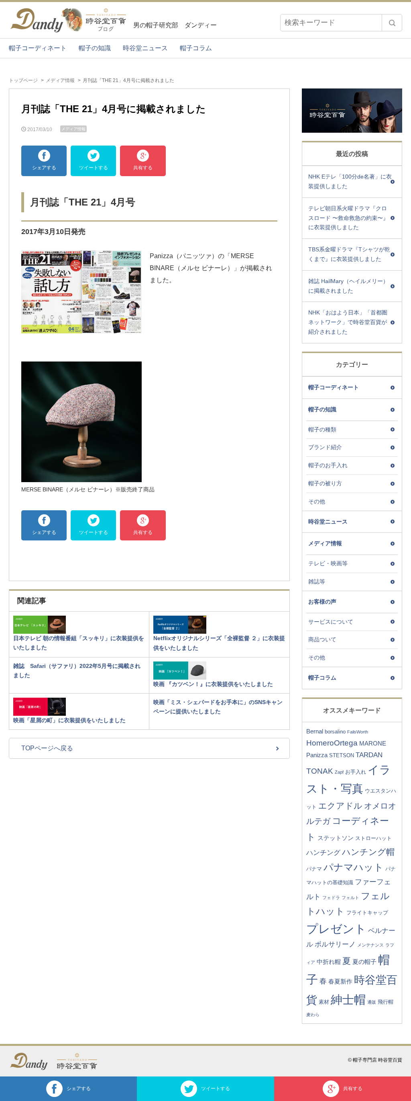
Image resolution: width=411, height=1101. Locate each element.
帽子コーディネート (38, 48)
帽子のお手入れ (328, 465)
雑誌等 (316, 581)
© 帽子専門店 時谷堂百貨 (375, 1060)
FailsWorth (357, 731)
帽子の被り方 (325, 483)
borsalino (335, 732)
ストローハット (373, 838)
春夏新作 (340, 981)
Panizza (317, 755)
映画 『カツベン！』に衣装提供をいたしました (213, 684)
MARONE (372, 743)
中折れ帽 (329, 961)
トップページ (23, 80)
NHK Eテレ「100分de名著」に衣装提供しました (350, 181)
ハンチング (323, 853)
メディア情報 (60, 80)
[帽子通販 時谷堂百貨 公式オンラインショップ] (81, 1061)
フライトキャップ (367, 913)
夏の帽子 (364, 961)
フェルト (350, 897)
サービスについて (330, 621)
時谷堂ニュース (145, 48)
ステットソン (335, 837)
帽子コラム (196, 48)
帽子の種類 (322, 429)
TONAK (319, 771)
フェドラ (331, 897)
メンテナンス (370, 945)
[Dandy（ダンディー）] (33, 1061)
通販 (371, 1002)
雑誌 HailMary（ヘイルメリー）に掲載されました (348, 286)
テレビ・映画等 (328, 563)
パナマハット (354, 867)
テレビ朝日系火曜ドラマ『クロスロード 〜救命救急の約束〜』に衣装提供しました (348, 218)
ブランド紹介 (325, 447)
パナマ (314, 869)
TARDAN (369, 755)
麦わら (312, 1014)
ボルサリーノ (335, 944)
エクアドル (340, 805)
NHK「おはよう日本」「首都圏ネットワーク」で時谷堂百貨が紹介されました (347, 322)
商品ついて (322, 639)
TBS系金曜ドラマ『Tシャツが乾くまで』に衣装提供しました (349, 254)
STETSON (341, 755)
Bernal (314, 731)
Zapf (339, 772)
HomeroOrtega (332, 743)
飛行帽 (385, 1002)
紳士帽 (348, 999)
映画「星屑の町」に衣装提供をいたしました (69, 720)
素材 (324, 1002)
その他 (316, 501)
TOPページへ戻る (47, 748)
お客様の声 (322, 601)
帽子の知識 (95, 48)
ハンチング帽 (368, 852)
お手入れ (355, 772)
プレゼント (336, 928)
